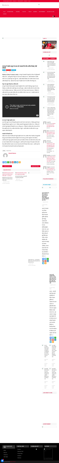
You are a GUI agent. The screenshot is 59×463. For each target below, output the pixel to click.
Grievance (19, 457)
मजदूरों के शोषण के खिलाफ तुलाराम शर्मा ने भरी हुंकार (36, 166)
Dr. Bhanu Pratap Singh (6, 183)
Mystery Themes (12, 461)
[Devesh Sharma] (5, 155)
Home (4, 11)
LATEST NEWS (45, 58)
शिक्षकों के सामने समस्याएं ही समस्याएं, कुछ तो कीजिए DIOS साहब (51, 125)
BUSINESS (35, 11)
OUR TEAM (6, 456)
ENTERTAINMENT (42, 11)
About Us (5, 452)
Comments (53, 58)
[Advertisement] (29, 29)
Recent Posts (9, 150)
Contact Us (6, 454)
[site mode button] (54, 16)
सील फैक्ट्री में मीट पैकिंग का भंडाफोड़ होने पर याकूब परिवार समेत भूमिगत (21, 177)
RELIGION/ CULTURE (50, 11)
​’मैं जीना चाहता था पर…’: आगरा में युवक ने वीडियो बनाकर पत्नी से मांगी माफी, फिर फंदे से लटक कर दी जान (34, 261)
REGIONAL (18, 11)
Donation (19, 449)
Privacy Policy (20, 453)
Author (4, 150)
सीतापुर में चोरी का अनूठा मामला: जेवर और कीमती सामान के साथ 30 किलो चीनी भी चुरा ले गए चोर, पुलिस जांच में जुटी (51, 64)
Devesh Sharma (12, 71)
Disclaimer (19, 455)
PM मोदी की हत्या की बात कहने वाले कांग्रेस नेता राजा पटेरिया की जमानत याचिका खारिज (7, 179)
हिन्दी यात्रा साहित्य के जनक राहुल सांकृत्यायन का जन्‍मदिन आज (51, 134)
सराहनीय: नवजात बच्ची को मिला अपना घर (8, 166)
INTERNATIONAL (10, 11)
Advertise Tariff (20, 451)
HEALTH (30, 11)
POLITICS (24, 11)
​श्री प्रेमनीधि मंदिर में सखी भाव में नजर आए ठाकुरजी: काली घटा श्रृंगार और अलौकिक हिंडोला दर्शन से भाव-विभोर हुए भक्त (46, 373)
